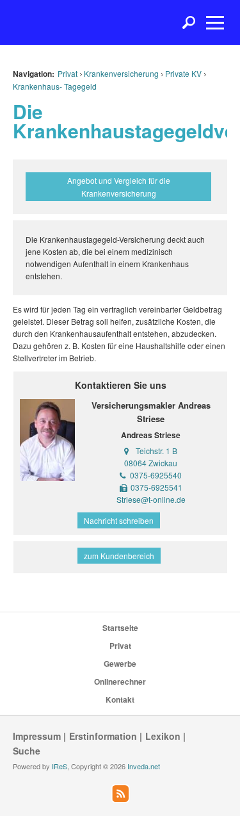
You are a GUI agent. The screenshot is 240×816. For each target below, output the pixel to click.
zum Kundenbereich (119, 555)
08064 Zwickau (150, 462)
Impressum (37, 736)
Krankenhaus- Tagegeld (55, 86)
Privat (67, 73)
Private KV (183, 73)
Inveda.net (143, 766)
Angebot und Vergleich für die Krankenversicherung (118, 186)
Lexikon (162, 736)
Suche (26, 750)
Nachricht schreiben (119, 520)
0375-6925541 (156, 487)
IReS (59, 766)
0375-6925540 (156, 474)
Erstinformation (103, 736)
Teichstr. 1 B (156, 450)
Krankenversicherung (121, 73)
